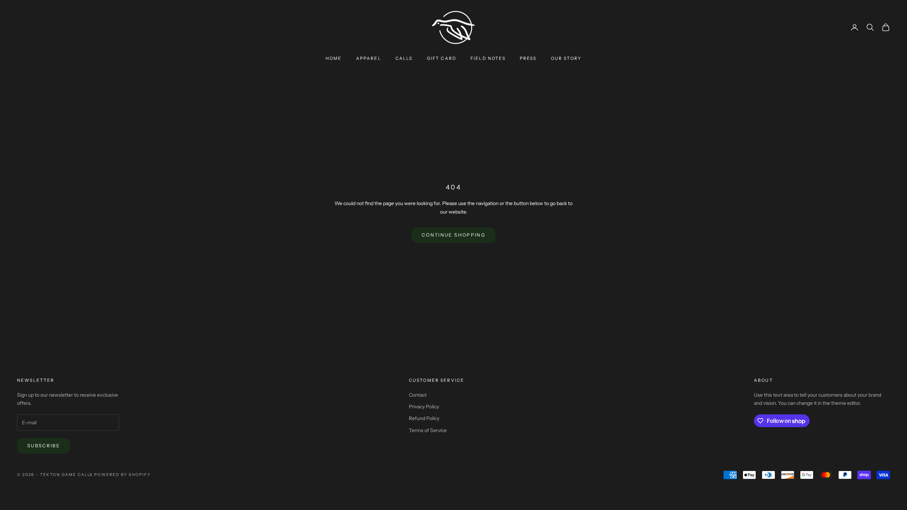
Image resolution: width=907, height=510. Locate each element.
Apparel (368, 58)
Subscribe (43, 445)
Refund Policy (424, 418)
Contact (418, 395)
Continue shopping (453, 235)
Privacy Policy (424, 406)
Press (528, 58)
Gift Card (441, 58)
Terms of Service (428, 430)
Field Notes (488, 58)
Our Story (566, 58)
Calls (404, 58)
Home (334, 58)
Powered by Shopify (122, 474)
